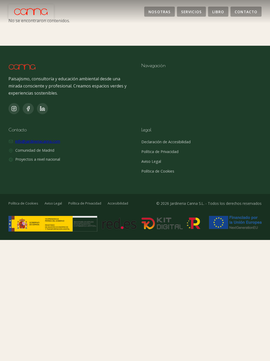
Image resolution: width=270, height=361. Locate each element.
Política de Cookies (157, 171)
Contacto (246, 11)
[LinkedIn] (42, 108)
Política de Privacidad (160, 151)
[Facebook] (28, 108)
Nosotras (159, 11)
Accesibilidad (118, 203)
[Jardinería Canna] (31, 11)
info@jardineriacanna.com (37, 141)
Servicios (191, 11)
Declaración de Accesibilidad (166, 141)
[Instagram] (14, 108)
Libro (218, 11)
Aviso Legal (151, 161)
